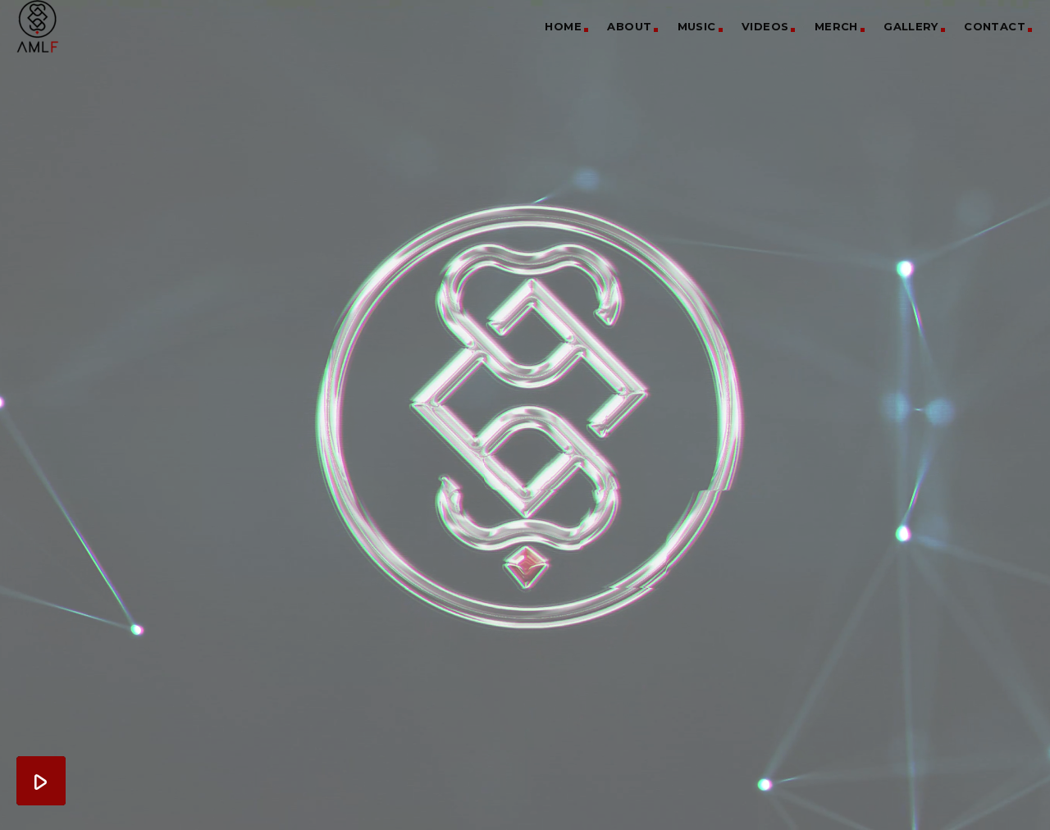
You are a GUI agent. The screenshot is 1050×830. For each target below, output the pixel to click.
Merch (836, 26)
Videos (765, 26)
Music (697, 26)
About (629, 26)
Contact (994, 26)
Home (563, 26)
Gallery (910, 26)
